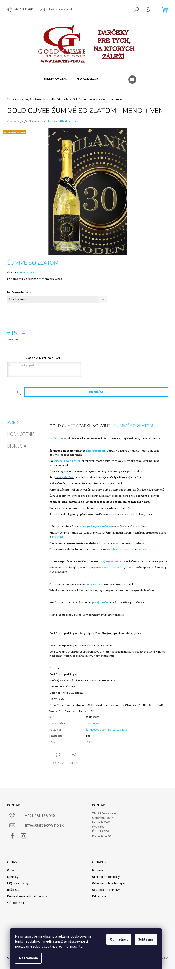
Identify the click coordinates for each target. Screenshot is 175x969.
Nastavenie (28, 958)
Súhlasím (145, 939)
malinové (129, 549)
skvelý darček (64, 477)
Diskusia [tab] (16, 446)
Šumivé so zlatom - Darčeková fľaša (106, 730)
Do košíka (96, 392)
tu (80, 946)
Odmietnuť (119, 939)
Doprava (97, 870)
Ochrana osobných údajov (108, 883)
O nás (10, 870)
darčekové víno (58, 438)
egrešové (143, 549)
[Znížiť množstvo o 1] (20, 394)
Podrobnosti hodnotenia (62, 121)
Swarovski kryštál (114, 568)
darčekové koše (95, 584)
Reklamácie (99, 896)
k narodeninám (96, 451)
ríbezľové (117, 549)
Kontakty (12, 877)
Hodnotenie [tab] (21, 434)
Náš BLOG (13, 890)
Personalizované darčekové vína (27, 896)
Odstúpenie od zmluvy (106, 890)
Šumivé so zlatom (32, 262)
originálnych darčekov (97, 527)
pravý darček (100, 603)
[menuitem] (55, 79)
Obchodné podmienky (106, 877)
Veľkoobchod (15, 903)
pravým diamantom (111, 561)
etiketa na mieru (26, 272)
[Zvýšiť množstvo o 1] (20, 389)
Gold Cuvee (92, 724)
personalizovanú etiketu (67, 461)
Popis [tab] (13, 422)
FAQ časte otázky (17, 883)
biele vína (57, 537)
